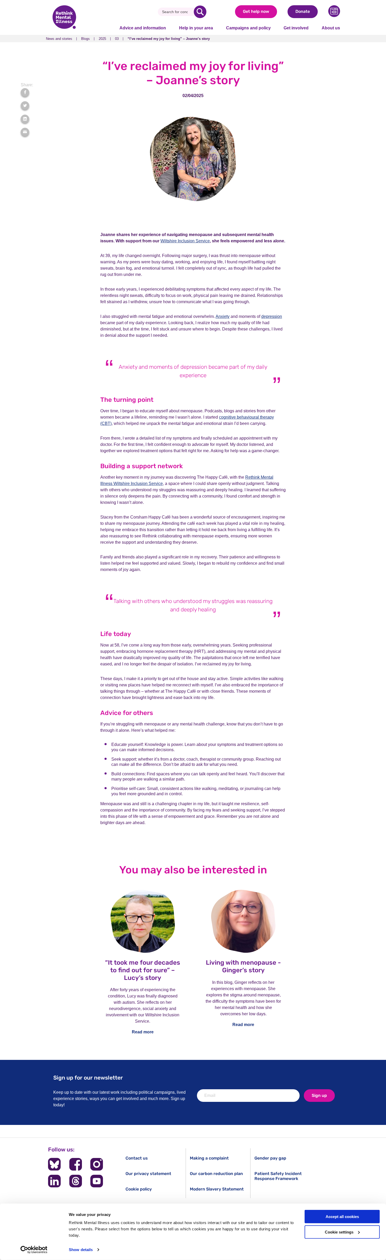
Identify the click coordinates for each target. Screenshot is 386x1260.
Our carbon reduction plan (216, 1173)
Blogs (85, 39)
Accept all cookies (342, 1216)
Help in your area (196, 28)
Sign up (319, 1095)
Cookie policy (139, 1189)
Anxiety (222, 316)
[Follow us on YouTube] (96, 1181)
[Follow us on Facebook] (75, 1164)
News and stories (59, 39)
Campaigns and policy (248, 28)
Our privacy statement (148, 1173)
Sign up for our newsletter (88, 1077)
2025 (102, 39)
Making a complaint (209, 1158)
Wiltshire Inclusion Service (185, 241)
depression (271, 316)
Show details (81, 1249)
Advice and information (142, 28)
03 (117, 39)
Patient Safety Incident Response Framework (278, 1176)
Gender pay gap (270, 1158)
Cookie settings (339, 1232)
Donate (302, 11)
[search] (200, 12)
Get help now (256, 11)
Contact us (137, 1158)
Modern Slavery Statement (217, 1189)
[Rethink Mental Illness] (64, 17)
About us (331, 28)
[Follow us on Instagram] (96, 1164)
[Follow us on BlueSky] (54, 1164)
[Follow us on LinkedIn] (54, 1181)
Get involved (296, 28)
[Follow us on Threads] (75, 1181)
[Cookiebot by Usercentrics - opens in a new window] (34, 1250)
